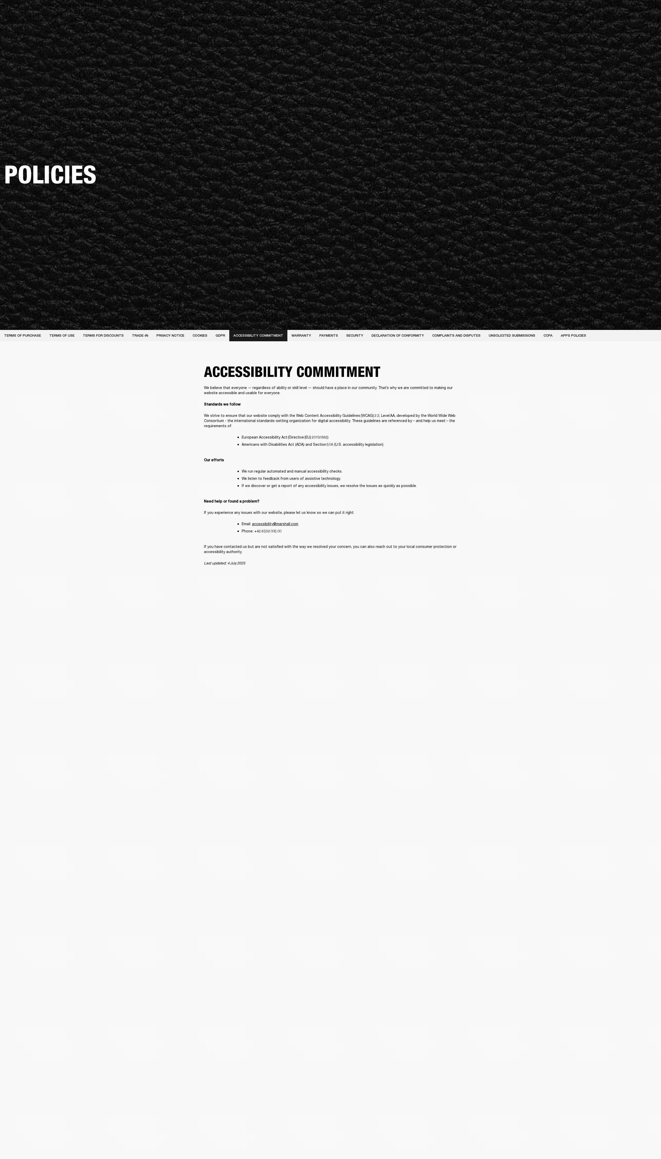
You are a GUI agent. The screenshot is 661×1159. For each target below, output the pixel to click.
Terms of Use (62, 335)
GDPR (220, 335)
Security (354, 335)
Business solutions (559, 10)
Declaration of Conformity (398, 335)
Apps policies (573, 335)
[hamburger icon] (648, 23)
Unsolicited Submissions (512, 335)
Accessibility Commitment (258, 335)
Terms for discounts (103, 335)
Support (608, 24)
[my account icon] (631, 23)
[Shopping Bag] (639, 23)
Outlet (635, 10)
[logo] (20, 20)
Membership (588, 10)
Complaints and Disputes (456, 335)
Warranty (301, 335)
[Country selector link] (648, 11)
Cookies (200, 335)
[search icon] (623, 23)
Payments (328, 335)
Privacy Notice (170, 335)
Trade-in (140, 335)
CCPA (548, 335)
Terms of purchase (22, 335)
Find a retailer (613, 10)
